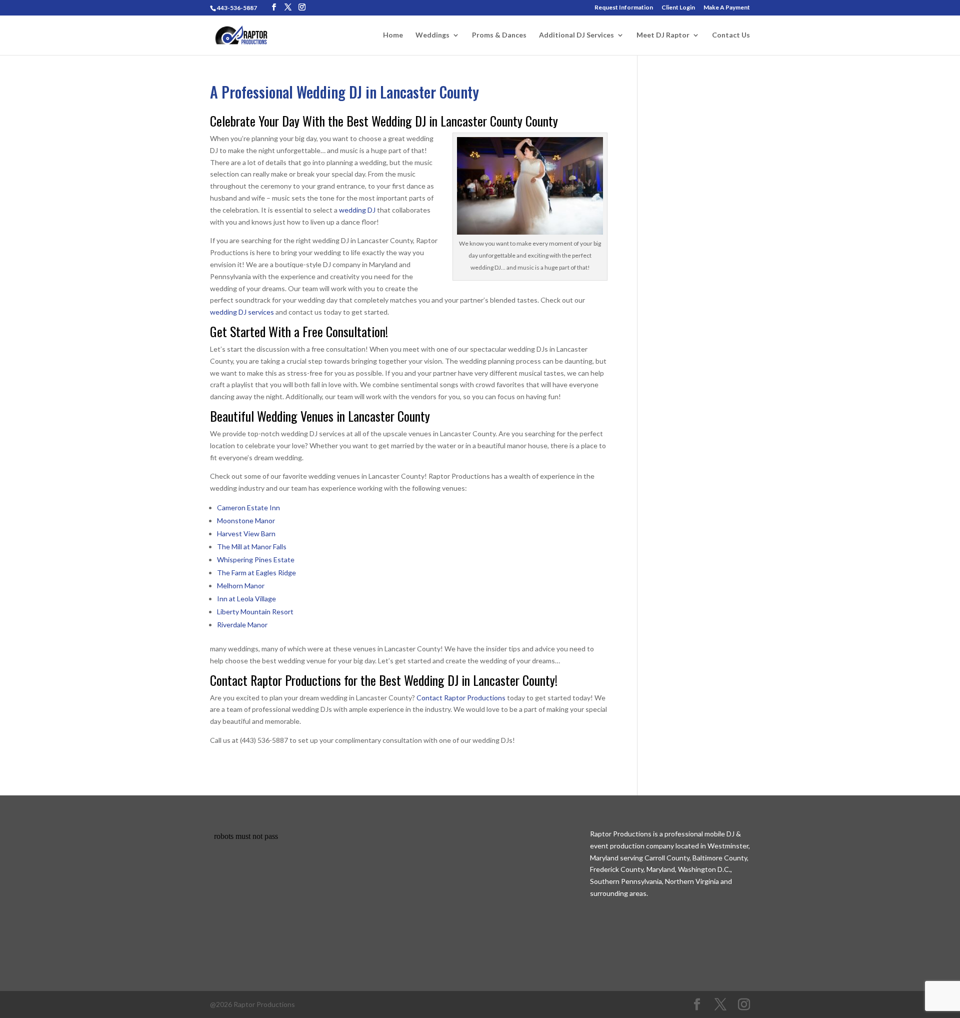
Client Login (678, 8)
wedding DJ (357, 210)
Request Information (623, 8)
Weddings (433, 35)
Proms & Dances (499, 35)
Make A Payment (727, 8)
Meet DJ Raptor (663, 35)
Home (393, 35)
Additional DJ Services (576, 35)
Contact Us (731, 35)
